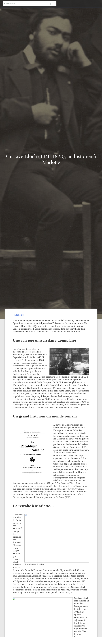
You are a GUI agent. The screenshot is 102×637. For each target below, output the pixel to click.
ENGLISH (18, 315)
